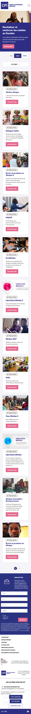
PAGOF (9, 217)
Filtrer (14, 64)
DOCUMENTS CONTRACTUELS (10, 653)
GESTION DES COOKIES (8, 650)
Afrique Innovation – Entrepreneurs (14, 500)
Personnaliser (15, 705)
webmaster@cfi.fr (22, 629)
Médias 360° (11, 339)
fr (6, 711)
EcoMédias (11, 258)
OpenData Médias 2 (14, 300)
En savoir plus (12, 102)
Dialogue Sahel (12, 130)
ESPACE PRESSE (6, 640)
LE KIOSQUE (5, 637)
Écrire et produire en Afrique (15, 544)
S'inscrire (23, 620)
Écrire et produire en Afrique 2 (15, 174)
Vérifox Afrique (12, 92)
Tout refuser (15, 701)
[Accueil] (12, 5)
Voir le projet (8, 46)
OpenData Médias (14, 454)
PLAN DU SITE (5, 645)
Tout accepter (16, 697)
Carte (25, 56)
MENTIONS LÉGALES (7, 647)
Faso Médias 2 (12, 416)
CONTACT (4, 642)
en (2, 711)
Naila (8, 377)
